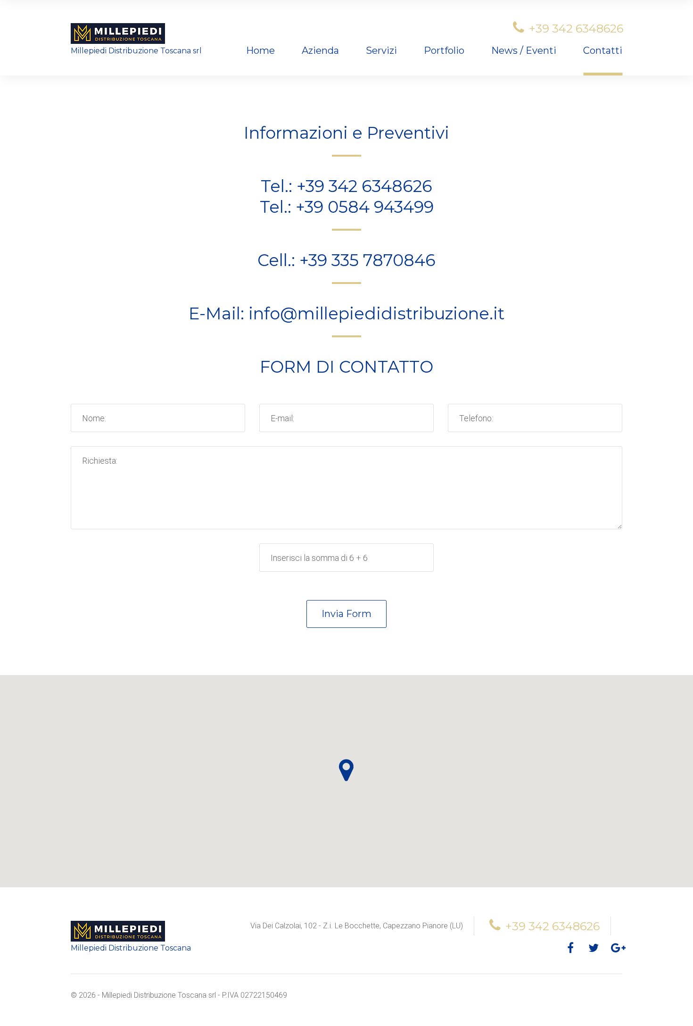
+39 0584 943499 (365, 207)
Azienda (320, 50)
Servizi (381, 50)
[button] (346, 770)
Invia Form (346, 613)
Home (260, 50)
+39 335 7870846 (367, 260)
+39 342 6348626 (576, 28)
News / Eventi (523, 50)
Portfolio (444, 50)
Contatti (602, 50)
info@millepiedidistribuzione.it (376, 313)
